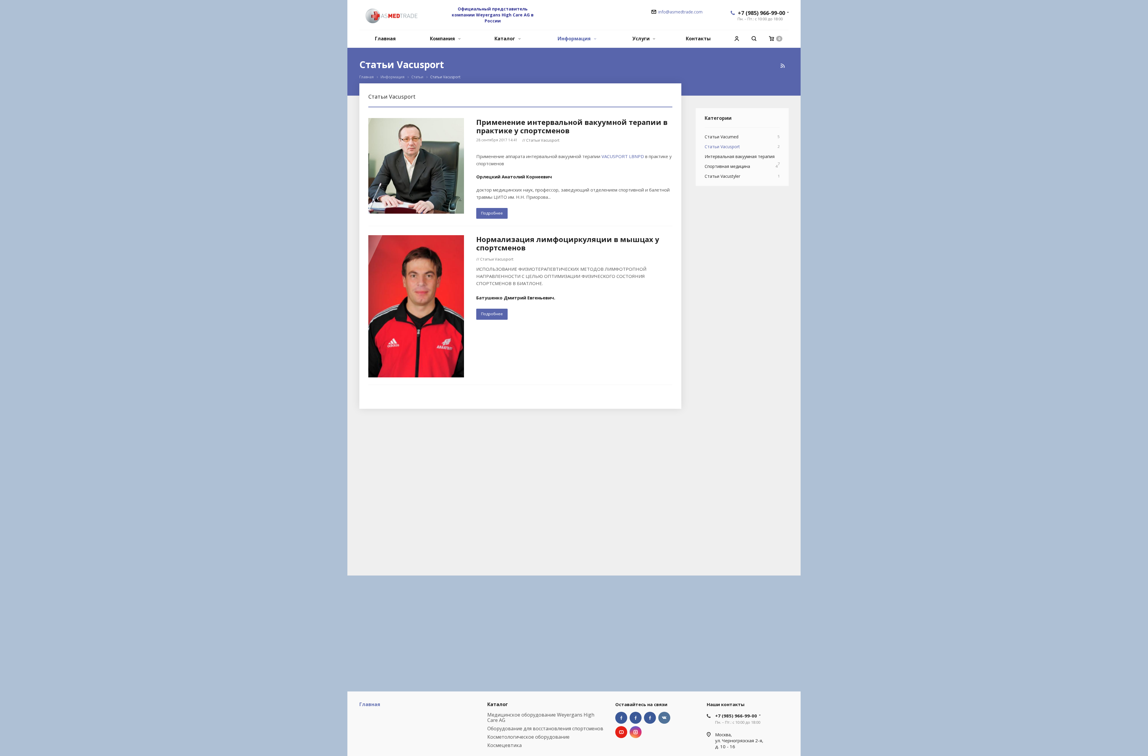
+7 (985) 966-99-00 (761, 12)
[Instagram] (636, 732)
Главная (385, 38)
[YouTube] (621, 732)
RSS (783, 66)
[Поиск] (754, 39)
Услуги (641, 38)
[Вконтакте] (664, 718)
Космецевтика (504, 745)
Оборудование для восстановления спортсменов (545, 728)
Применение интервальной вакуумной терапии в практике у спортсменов (572, 126)
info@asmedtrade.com (680, 12)
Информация (575, 38)
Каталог (505, 38)
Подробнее (492, 213)
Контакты (698, 38)
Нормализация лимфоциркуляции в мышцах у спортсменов (567, 243)
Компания (443, 38)
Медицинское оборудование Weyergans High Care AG (540, 717)
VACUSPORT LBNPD (623, 156)
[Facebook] (621, 718)
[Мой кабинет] (736, 39)
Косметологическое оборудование (528, 737)
